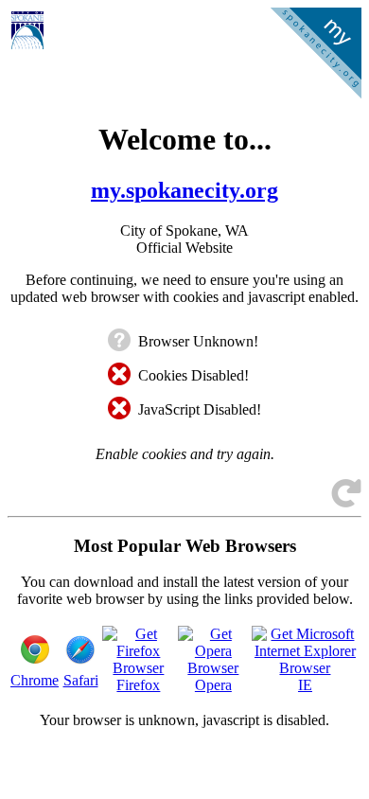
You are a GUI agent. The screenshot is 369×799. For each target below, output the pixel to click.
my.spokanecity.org (184, 190)
